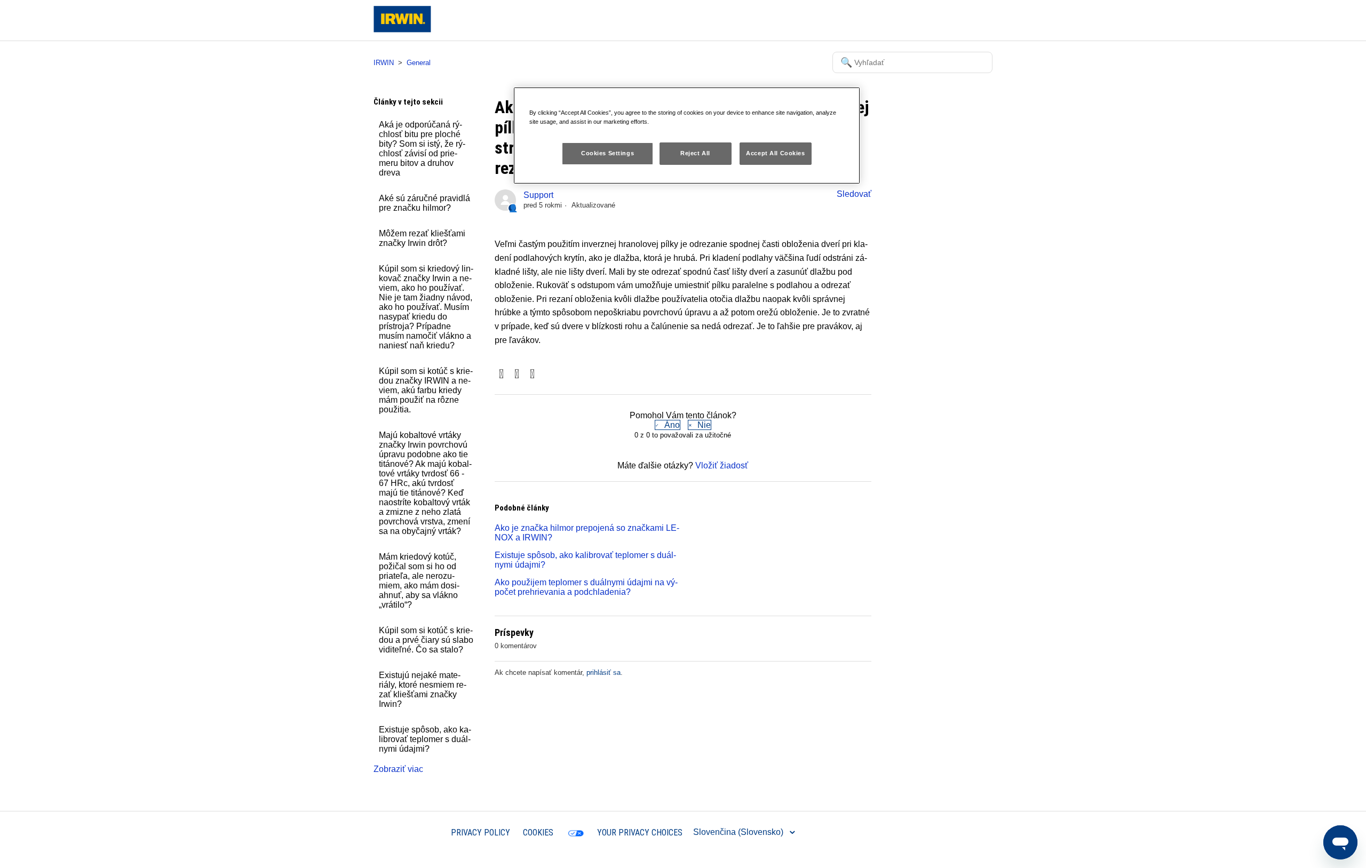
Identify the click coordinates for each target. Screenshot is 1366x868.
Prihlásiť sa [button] (962, 20)
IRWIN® (422, 832)
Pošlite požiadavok (897, 20)
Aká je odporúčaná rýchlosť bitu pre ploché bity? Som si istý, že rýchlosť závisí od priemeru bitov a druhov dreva (422, 148)
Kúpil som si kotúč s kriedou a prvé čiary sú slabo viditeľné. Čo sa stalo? (426, 640)
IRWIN (384, 63)
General (419, 63)
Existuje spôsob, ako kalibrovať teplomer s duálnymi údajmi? (425, 739)
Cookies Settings (607, 153)
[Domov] (402, 29)
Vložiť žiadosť (721, 465)
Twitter (516, 374)
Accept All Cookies (775, 153)
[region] (686, 135)
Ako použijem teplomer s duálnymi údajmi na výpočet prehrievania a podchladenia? (586, 587)
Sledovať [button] (854, 193)
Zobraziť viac (398, 769)
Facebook (501, 374)
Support (538, 195)
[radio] (667, 425)
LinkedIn (532, 374)
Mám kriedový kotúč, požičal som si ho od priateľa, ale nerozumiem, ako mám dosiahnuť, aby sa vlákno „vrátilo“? (419, 580)
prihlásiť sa (603, 672)
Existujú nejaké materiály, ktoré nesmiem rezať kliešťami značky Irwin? (422, 689)
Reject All (695, 153)
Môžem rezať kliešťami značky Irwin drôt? (422, 238)
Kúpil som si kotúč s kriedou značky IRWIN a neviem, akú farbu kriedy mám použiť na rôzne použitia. (426, 390)
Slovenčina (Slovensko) (739, 832)
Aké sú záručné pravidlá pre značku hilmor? (424, 203)
